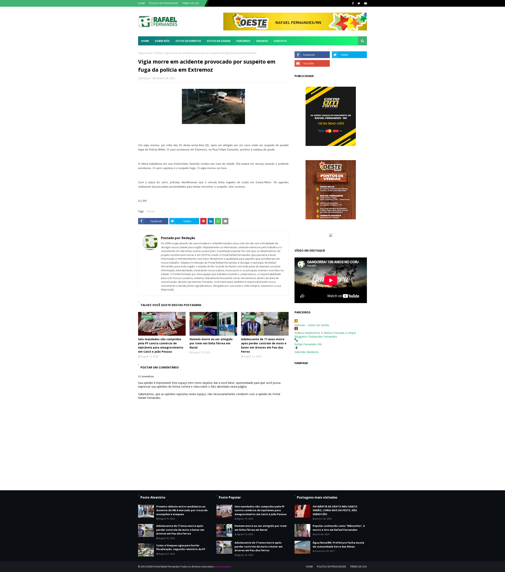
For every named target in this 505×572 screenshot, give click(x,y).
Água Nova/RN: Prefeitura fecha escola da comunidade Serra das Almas (338, 544)
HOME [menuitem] (145, 41)
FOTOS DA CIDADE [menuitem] (218, 41)
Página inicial (145, 53)
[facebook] (353, 3)
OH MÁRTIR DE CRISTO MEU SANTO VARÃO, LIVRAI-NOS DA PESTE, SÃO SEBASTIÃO (335, 510)
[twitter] (359, 3)
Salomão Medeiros (307, 352)
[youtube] (365, 3)
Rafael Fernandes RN (308, 344)
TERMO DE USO (190, 3)
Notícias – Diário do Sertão (312, 325)
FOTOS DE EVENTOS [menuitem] (188, 41)
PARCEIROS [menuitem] (243, 41)
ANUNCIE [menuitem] (262, 41)
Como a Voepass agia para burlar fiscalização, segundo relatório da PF (180, 547)
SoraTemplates (222, 566)
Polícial (158, 53)
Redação (146, 78)
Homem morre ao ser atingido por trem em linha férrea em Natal (211, 343)
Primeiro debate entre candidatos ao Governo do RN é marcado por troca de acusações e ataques (182, 510)
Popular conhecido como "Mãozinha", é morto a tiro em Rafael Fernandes (339, 528)
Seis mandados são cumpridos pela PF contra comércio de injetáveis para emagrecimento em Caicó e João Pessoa (160, 345)
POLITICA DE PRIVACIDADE (163, 3)
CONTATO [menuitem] (280, 41)
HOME (141, 3)
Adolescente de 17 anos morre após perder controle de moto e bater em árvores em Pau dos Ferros (263, 345)
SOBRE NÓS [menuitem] (162, 41)
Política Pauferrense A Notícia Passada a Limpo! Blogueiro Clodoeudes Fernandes (325, 334)
